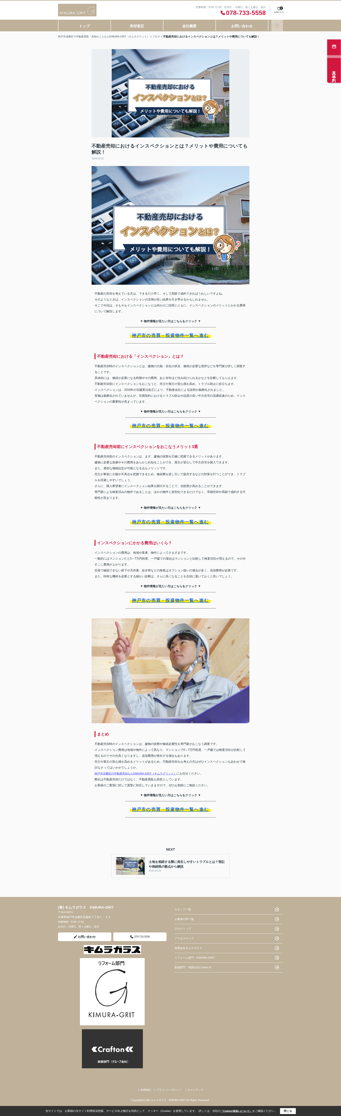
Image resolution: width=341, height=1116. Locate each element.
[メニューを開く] (277, 25)
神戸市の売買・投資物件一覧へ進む (170, 335)
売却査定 (137, 26)
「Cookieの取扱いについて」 (236, 1111)
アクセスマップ (184, 938)
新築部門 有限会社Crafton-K (192, 967)
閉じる (288, 1110)
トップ (84, 26)
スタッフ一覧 (182, 909)
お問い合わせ (242, 26)
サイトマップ (195, 1089)
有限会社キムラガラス (188, 948)
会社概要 (189, 26)
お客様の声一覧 (184, 919)
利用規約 (146, 1089)
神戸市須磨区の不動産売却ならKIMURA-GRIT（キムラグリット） (135, 773)
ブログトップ (182, 928)
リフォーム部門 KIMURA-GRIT (194, 957)
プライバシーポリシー (169, 1089)
